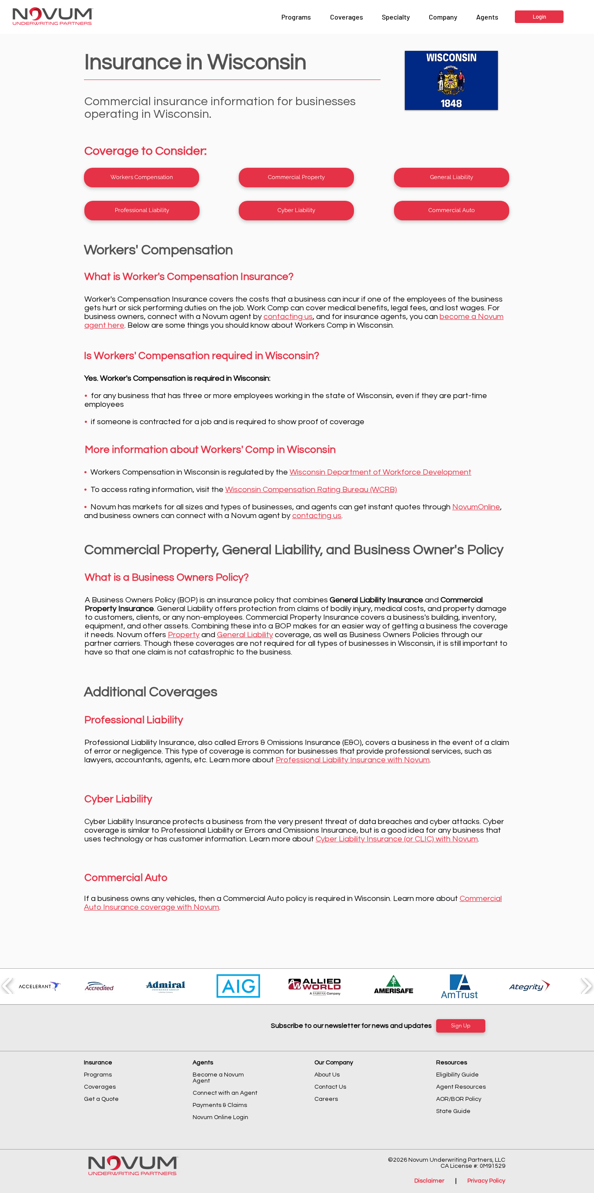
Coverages (100, 1087)
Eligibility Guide (457, 1075)
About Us (327, 1075)
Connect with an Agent (225, 1093)
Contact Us (330, 1087)
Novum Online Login (221, 1117)
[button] (443, 17)
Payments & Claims (220, 1105)
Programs (98, 1075)
